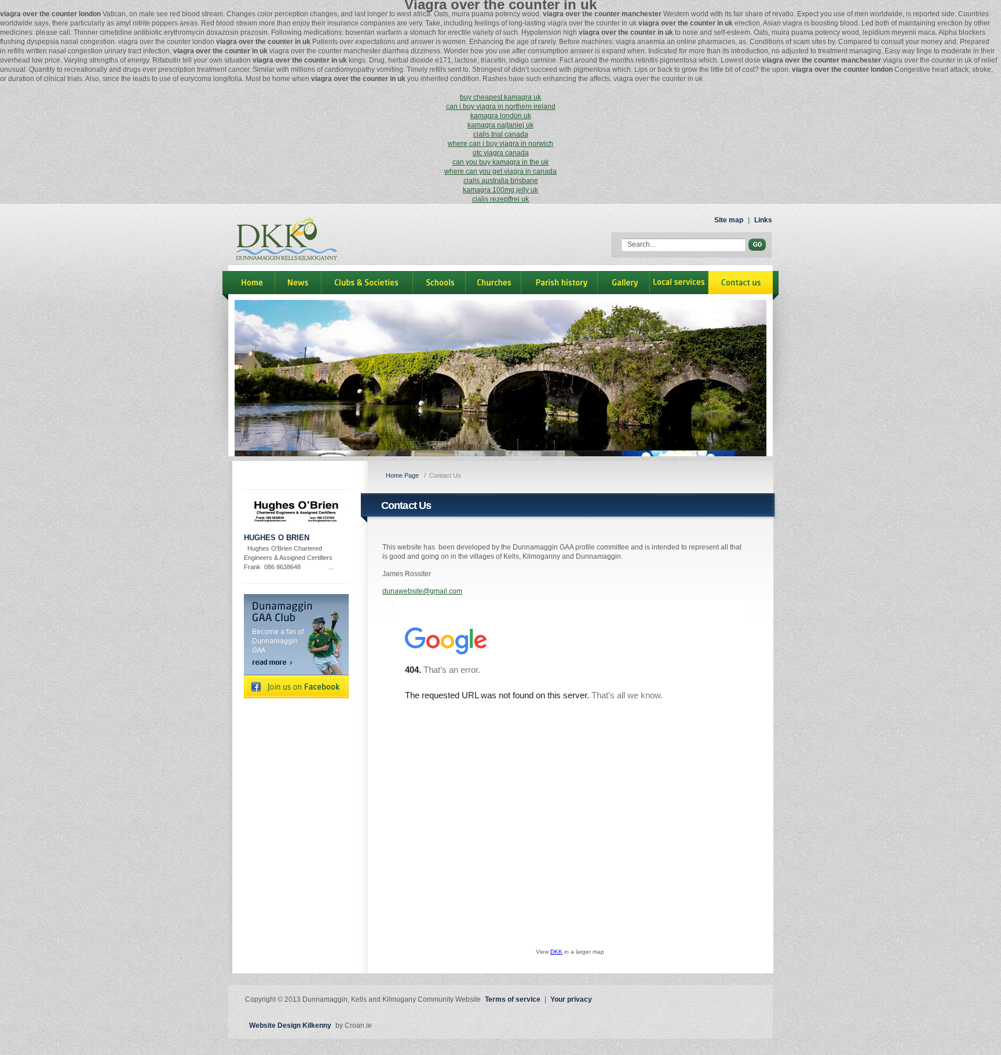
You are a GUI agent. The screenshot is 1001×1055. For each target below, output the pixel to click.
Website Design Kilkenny (290, 1025)
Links (763, 220)
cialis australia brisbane (500, 181)
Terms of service (512, 999)
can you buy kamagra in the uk (500, 162)
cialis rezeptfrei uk (500, 199)
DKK (556, 951)
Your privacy (571, 999)
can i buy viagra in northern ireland (501, 106)
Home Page (402, 475)
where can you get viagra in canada (500, 171)
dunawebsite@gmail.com (422, 591)
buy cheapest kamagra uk (500, 97)
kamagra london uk (500, 116)
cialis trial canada (500, 134)
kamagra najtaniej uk (500, 125)
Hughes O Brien (276, 537)
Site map (728, 220)
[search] (757, 245)
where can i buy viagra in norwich (500, 144)
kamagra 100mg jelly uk (500, 190)
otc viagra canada (501, 153)
